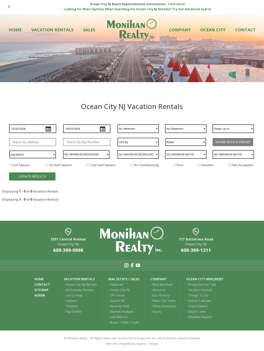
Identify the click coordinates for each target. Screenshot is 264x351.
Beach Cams (197, 311)
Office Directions (164, 306)
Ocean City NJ (120, 290)
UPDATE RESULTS (32, 176)
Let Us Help (74, 295)
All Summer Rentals (80, 290)
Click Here (176, 4)
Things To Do (198, 295)
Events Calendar (200, 301)
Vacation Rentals (200, 290)
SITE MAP (41, 290)
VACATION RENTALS (52, 29)
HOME (15, 29)
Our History (160, 295)
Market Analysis (121, 311)
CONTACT (245, 29)
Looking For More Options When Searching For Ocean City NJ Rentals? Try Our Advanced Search (137, 9)
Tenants (72, 306)
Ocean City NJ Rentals (81, 284)
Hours (156, 311)
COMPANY (180, 29)
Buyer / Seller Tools (124, 322)
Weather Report (200, 317)
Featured (116, 284)
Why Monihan (162, 284)
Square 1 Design (147, 343)
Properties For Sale (202, 284)
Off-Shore (117, 295)
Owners (71, 301)
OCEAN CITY (213, 29)
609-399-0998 (68, 250)
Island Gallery (198, 306)
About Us (159, 290)
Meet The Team (163, 301)
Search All (117, 301)
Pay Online (73, 311)
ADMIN (39, 295)
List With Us (119, 317)
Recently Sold (119, 306)
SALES (89, 29)
